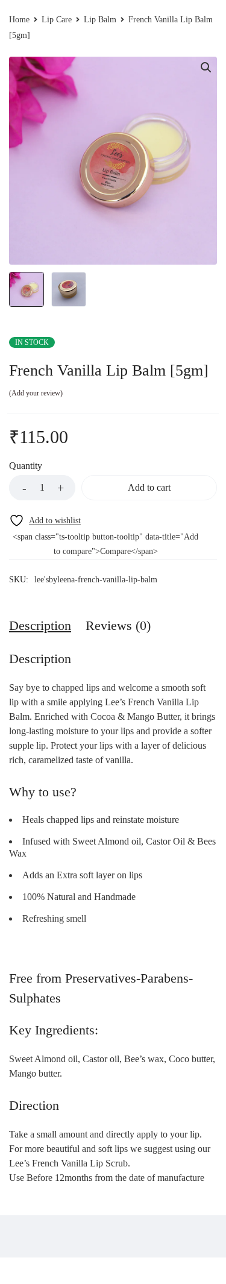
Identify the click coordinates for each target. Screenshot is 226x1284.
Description (40, 625)
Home (19, 19)
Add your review (35, 393)
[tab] (40, 626)
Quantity (25, 466)
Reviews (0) (118, 625)
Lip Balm (100, 19)
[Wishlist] (45, 520)
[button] (206, 67)
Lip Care (57, 19)
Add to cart (149, 487)
